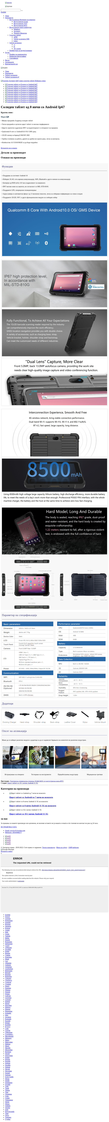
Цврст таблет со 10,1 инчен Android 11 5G (22, 783)
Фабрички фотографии (17, 56)
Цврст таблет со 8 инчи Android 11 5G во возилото (32, 806)
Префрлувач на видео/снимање (20, 50)
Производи (9, 18)
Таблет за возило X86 (21, 39)
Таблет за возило (11, 75)
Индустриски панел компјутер (20, 27)
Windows (17, 29)
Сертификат (13, 58)
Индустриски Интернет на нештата (22, 20)
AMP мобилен (73, 847)
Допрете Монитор (20, 33)
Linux (16, 41)
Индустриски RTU (20, 25)
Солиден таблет (15, 35)
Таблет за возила (15, 43)
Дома (7, 16)
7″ (14, 45)
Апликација (9, 62)
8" (14, 47)
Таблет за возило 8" (12, 77)
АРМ (15, 37)
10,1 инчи (17, 49)
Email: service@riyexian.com (15, 830)
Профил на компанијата (18, 54)
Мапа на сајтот (61, 847)
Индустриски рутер (21, 22)
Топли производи (48, 847)
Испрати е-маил (6, 851)
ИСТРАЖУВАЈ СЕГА (9, 827)
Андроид (17, 31)
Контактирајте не (11, 64)
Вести (7, 60)
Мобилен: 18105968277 (13, 832)
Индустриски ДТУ (20, 23)
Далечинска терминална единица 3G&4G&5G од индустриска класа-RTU (37, 781)
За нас (7, 52)
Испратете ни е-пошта (9, 148)
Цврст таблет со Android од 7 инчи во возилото (31, 797)
